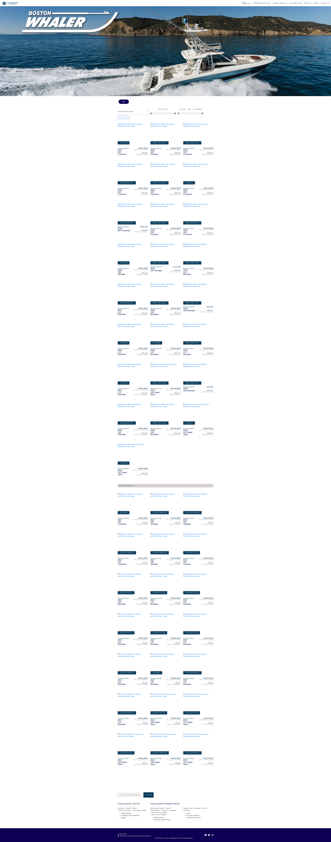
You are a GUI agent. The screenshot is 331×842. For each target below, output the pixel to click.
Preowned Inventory (261, 3)
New (123, 101)
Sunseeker (121, 808)
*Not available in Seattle (139, 810)
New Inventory (246, 3)
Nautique (185, 808)
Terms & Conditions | (170, 838)
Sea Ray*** (165, 810)
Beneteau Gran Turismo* (157, 808)
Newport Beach (159, 817)
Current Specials (280, 3)
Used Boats (186, 810)
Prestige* (128, 808)
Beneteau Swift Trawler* (124, 810)
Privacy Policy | (159, 838)
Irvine (188, 813)
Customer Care (295, 3)
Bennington (197, 808)
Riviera (134, 808)
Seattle (123, 817)
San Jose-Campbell (193, 815)
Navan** (168, 808)
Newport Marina (126, 813)
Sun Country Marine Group (10, 3)
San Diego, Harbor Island (162, 820)
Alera (191, 808)
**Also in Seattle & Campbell (158, 812)
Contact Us (325, 3)
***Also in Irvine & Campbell (158, 814)
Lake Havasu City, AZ (194, 817)
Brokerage (173, 810)
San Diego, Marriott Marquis (130, 815)
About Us (308, 3)
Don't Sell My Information (185, 838)
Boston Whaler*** (155, 810)
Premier (204, 808)
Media (316, 3)
